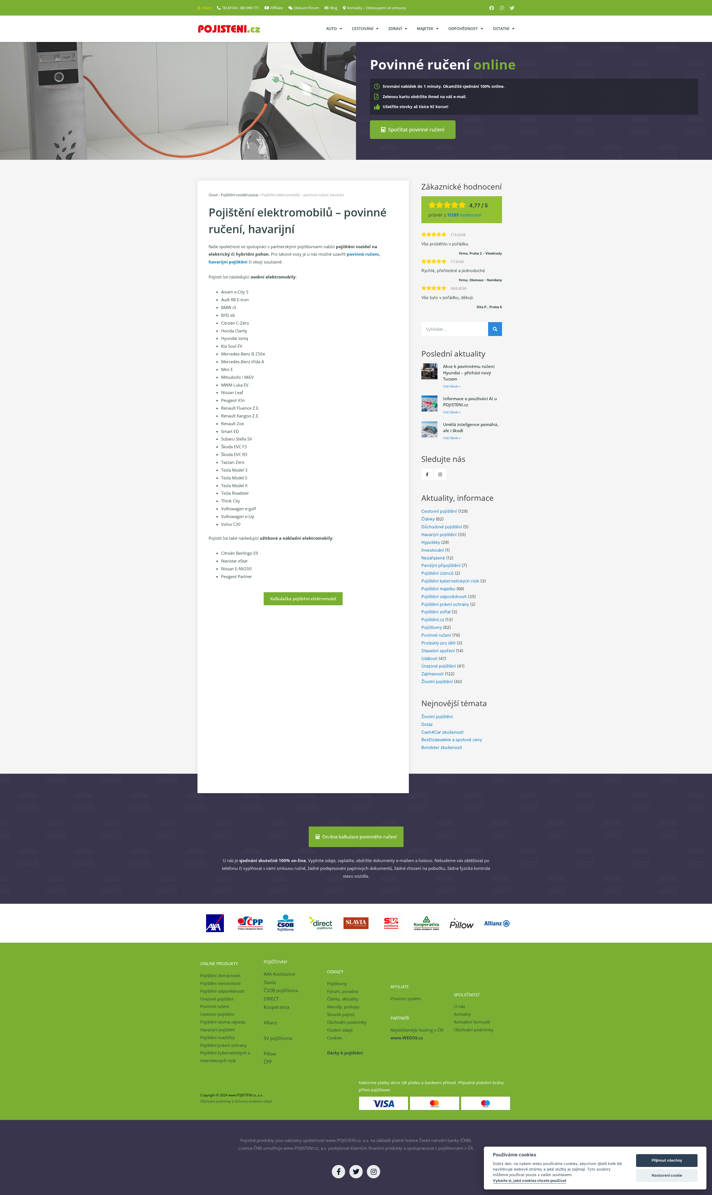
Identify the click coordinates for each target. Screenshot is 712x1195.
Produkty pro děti (438, 643)
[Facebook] (491, 8)
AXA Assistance (280, 974)
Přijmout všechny (667, 1160)
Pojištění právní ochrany (445, 604)
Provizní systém (405, 998)
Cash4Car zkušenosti (442, 732)
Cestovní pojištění (439, 511)
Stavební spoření (438, 650)
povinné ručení (363, 254)
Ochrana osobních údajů (253, 1101)
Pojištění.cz (432, 619)
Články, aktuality (343, 999)
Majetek (425, 28)
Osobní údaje (340, 1030)
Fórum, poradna (342, 991)
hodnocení (464, 215)
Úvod (213, 194)
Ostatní (501, 28)
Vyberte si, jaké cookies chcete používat (529, 1180)
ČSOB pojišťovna (281, 990)
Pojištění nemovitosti (220, 983)
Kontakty (462, 1014)
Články (428, 519)
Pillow (270, 1054)
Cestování (362, 28)
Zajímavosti (432, 673)
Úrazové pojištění (438, 666)
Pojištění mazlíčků (217, 1037)
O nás (459, 1006)
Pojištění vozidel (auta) (239, 194)
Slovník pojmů (341, 1014)
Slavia (270, 982)
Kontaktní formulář (472, 1022)
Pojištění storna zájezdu (223, 1022)
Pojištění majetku (438, 588)
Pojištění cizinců (437, 573)
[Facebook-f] (427, 474)
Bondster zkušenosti (441, 747)
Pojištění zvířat (436, 611)
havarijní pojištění (228, 262)
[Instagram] (502, 8)
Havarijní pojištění (439, 534)
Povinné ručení (436, 635)
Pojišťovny (431, 627)
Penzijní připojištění (441, 565)
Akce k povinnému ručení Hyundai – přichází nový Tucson (469, 373)
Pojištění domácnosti (220, 975)
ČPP (268, 1062)
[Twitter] (512, 8)
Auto (331, 28)
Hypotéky (430, 542)
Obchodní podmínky (347, 1022)
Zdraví (395, 28)
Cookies (334, 1037)
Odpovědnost (463, 28)
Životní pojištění (437, 681)
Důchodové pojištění (441, 526)
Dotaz (427, 724)
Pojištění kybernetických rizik (450, 581)
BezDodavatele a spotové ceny (451, 739)
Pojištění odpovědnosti (444, 596)
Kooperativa (276, 1007)
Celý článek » (452, 386)
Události (429, 658)
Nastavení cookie (667, 1175)
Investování (432, 550)
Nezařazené (433, 558)
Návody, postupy (343, 1006)
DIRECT (271, 999)
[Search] (495, 329)
